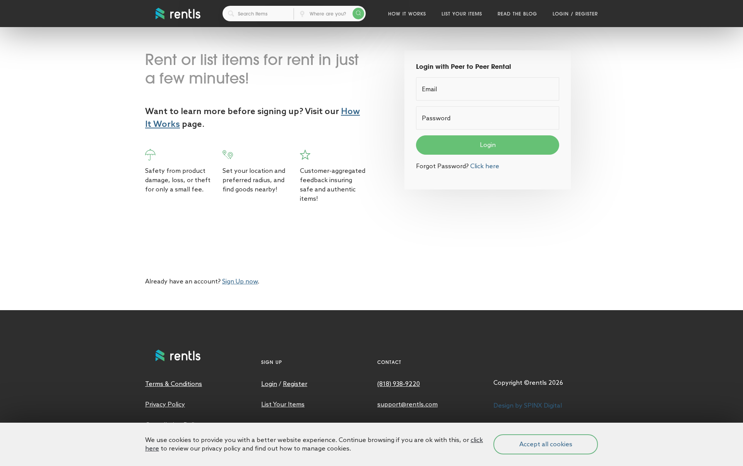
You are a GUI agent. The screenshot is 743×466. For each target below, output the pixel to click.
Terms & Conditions (173, 384)
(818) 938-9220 (398, 384)
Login (561, 13)
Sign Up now (240, 281)
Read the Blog (517, 13)
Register (586, 13)
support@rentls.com (407, 404)
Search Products (358, 13)
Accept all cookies (545, 444)
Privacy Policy (165, 404)
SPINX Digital (543, 405)
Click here (484, 166)
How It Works (407, 13)
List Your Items (462, 13)
